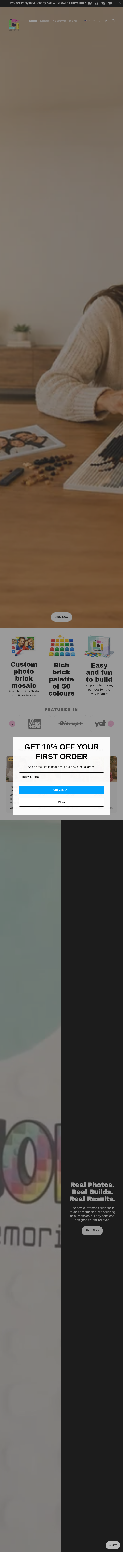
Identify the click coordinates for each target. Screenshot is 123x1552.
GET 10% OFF (61, 789)
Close (61, 802)
